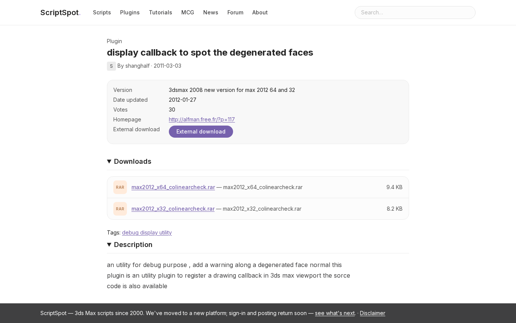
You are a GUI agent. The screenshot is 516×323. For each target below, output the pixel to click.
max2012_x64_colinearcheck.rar (173, 187)
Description (133, 244)
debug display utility (147, 232)
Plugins (130, 12)
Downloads (132, 161)
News (210, 12)
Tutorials (160, 12)
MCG (187, 12)
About (260, 12)
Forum (235, 12)
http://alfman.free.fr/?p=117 (202, 119)
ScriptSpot (60, 12)
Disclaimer (372, 313)
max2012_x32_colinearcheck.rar (173, 208)
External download (201, 131)
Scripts (102, 12)
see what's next (335, 313)
